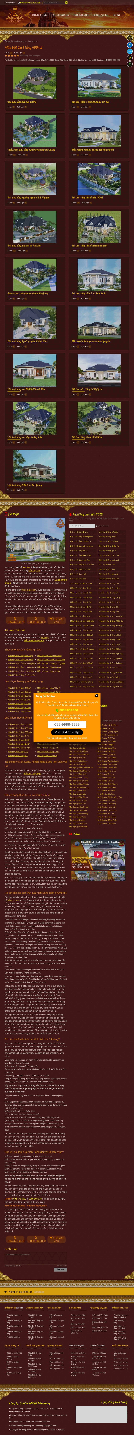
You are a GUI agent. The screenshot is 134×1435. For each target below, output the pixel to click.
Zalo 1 (130, 51)
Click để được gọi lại (67, 732)
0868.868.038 (68, 710)
